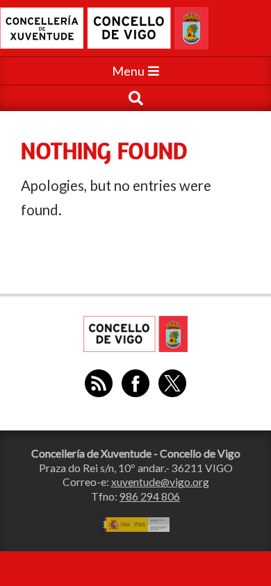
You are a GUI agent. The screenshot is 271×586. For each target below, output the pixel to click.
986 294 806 (150, 496)
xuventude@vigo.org (160, 482)
